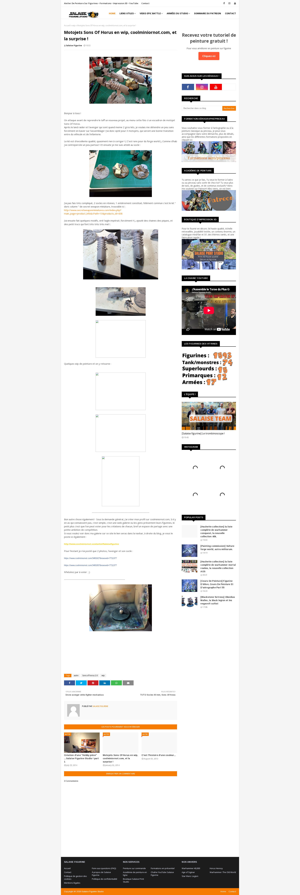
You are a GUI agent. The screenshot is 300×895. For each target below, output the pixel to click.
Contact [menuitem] (230, 13)
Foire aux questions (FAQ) (104, 868)
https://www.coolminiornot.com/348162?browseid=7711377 (90, 558)
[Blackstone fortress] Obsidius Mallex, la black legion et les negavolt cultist (217, 600)
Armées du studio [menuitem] (177, 13)
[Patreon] (230, 87)
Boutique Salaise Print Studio (133, 880)
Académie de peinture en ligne (135, 873)
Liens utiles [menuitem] (127, 13)
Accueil (67, 25)
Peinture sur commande (134, 868)
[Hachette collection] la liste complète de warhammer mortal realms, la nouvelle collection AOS (218, 566)
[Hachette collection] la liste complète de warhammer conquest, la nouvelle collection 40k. (216, 531)
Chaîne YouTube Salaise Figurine (162, 873)
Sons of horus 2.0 (90, 675)
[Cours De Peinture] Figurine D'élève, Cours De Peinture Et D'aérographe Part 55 (216, 584)
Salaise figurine (74, 45)
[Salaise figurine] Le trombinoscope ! (203, 433)
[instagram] (229, 3)
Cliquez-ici (208, 56)
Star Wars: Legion (190, 876)
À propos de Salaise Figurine (101, 873)
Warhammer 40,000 (191, 868)
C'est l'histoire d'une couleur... (159, 755)
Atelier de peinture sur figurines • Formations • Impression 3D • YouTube (101, 3)
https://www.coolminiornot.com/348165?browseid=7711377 (90, 565)
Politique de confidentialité (104, 879)
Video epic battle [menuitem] (150, 13)
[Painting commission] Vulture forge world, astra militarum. (217, 548)
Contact (145, 3)
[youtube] (234, 3)
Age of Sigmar (188, 872)
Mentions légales (72, 882)
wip (73, 25)
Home (223, 891)
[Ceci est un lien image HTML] (209, 161)
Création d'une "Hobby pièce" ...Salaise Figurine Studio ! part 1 (81, 758)
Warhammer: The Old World (223, 872)
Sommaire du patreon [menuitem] (207, 13)
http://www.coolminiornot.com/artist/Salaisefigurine (91, 544)
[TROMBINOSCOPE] (209, 416)
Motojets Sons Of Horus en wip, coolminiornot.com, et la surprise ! (120, 758)
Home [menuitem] (112, 13)
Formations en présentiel (163, 868)
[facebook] (224, 3)
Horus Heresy (216, 868)
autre (76, 675)
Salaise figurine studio (93, 891)
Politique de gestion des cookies (75, 877)
